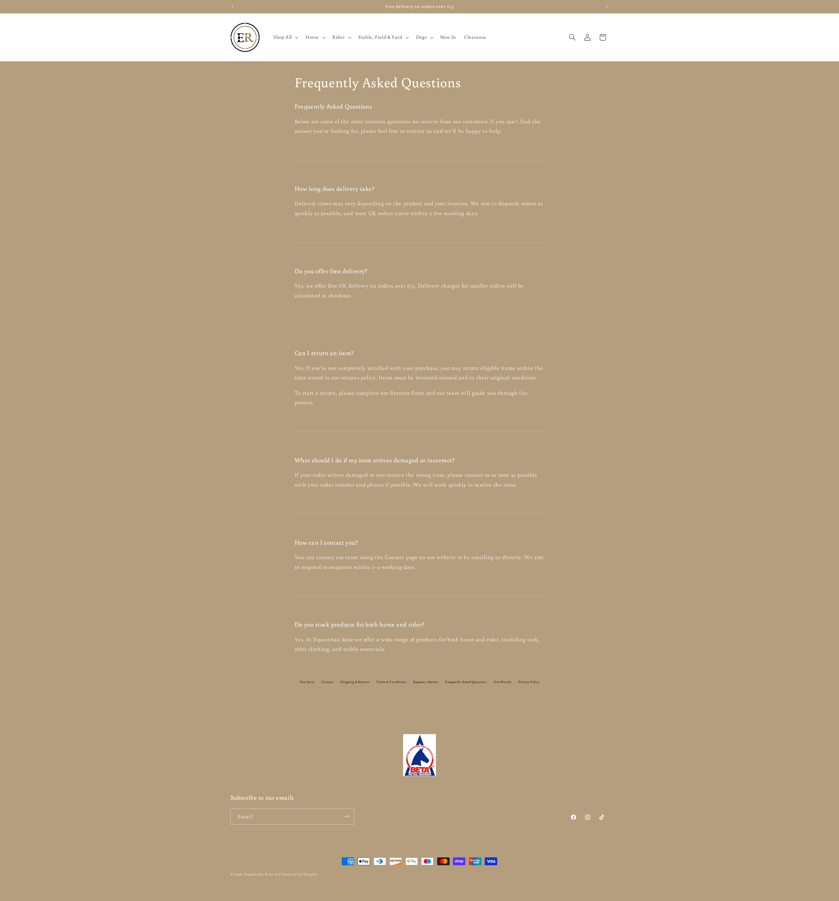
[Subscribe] (346, 816)
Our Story (307, 682)
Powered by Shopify (299, 873)
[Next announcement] (606, 6)
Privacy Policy (528, 682)
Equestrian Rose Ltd (262, 873)
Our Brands (502, 682)
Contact (328, 682)
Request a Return (425, 682)
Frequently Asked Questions (466, 682)
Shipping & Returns (354, 682)
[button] (285, 37)
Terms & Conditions (391, 682)
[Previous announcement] (232, 6)
